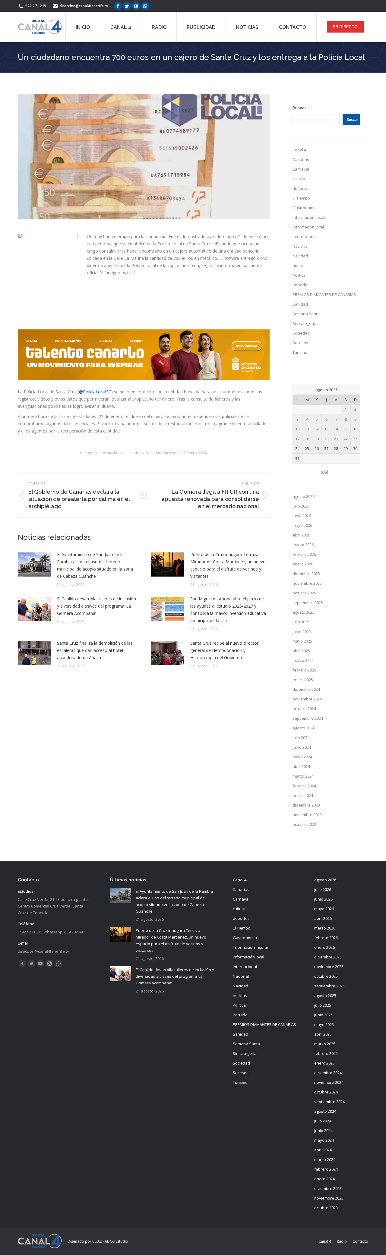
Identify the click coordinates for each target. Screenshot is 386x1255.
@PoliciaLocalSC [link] (95, 392)
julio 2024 (301, 737)
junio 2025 (302, 631)
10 (297, 429)
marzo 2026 (303, 544)
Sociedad (153, 452)
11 (307, 429)
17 (297, 439)
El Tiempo (301, 198)
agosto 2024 (304, 728)
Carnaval (301, 169)
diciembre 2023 (306, 805)
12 (317, 429)
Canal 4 (299, 150)
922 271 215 (35, 5)
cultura (299, 178)
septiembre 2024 (308, 718)
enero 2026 (303, 564)
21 (336, 439)
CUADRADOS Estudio (110, 1241)
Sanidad (300, 304)
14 (336, 429)
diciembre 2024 (306, 689)
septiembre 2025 (308, 602)
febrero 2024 (304, 785)
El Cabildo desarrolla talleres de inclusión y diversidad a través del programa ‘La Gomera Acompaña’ (96, 606)
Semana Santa (306, 313)
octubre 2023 (304, 824)
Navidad (300, 256)
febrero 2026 (304, 554)
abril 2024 (301, 766)
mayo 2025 (302, 641)
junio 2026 (302, 515)
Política (299, 275)
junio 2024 (302, 747)
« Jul (324, 471)
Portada (300, 285)
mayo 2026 (302, 525)
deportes (301, 188)
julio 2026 (301, 506)
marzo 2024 (303, 776)
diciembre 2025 (306, 573)
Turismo (300, 352)
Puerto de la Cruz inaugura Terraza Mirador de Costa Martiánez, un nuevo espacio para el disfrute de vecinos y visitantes (228, 565)
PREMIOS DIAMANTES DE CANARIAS (324, 294)
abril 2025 (301, 650)
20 (326, 439)
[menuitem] (82, 27)
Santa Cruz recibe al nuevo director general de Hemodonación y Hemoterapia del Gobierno (224, 650)
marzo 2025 (303, 660)
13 (326, 429)
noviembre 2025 (307, 583)
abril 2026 (301, 535)
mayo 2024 (302, 757)
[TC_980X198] (144, 378)
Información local (113, 452)
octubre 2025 (304, 593)
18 (307, 439)
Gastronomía (305, 207)
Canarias (301, 159)
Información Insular (310, 217)
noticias (137, 452)
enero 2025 (303, 679)
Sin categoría (304, 323)
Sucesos (170, 452)
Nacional (300, 246)
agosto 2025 (304, 612)
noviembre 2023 (307, 814)
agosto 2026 (304, 496)
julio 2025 (301, 621)
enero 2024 (303, 795)
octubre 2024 (304, 708)
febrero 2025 (304, 670)
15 (345, 429)
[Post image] (34, 564)
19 (317, 439)
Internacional (305, 236)
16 (355, 429)
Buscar (299, 107)
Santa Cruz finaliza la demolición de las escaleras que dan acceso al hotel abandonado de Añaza (95, 650)
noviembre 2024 (307, 699)
